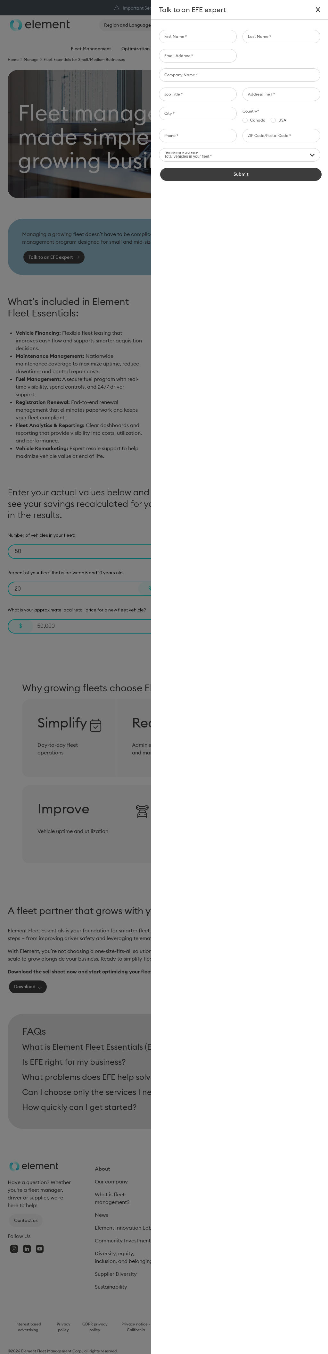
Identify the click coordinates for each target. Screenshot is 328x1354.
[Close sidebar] (318, 10)
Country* (250, 111)
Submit (241, 174)
